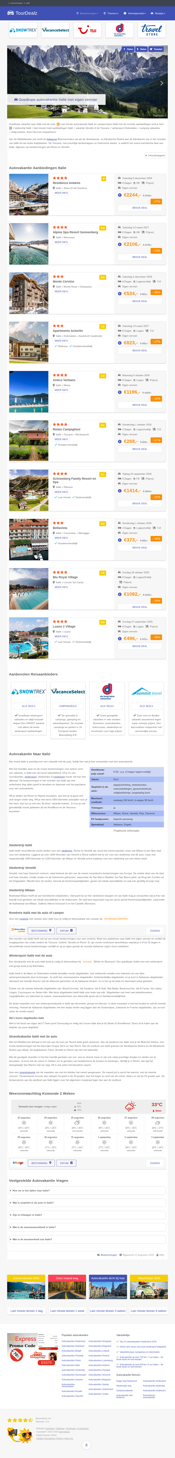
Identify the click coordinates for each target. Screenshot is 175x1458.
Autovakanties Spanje (99, 1384)
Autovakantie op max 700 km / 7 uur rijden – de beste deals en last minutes (139, 1358)
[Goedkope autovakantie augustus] (67, 1290)
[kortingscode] (33, 1347)
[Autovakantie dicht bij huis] (108, 1290)
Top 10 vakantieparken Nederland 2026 (138, 1341)
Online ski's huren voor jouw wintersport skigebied (143, 1347)
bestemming (39, 930)
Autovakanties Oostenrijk (73, 1370)
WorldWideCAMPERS (116, 918)
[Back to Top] (86, 1445)
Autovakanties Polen (71, 1360)
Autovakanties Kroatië (72, 1391)
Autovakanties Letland (99, 1351)
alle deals (28, 706)
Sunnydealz (64, 1432)
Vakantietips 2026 (149, 1278)
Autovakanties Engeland (100, 1346)
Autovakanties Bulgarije (100, 1379)
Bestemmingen (88, 13)
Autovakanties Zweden (72, 1379)
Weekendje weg (123, 1386)
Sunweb (87, 961)
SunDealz (50, 1428)
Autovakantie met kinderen (124, 1396)
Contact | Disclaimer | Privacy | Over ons (54, 1438)
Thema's (112, 13)
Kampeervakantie (124, 1390)
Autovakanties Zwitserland (101, 1389)
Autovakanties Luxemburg (101, 1360)
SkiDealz (60, 1428)
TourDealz (71, 1428)
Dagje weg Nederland (126, 1381)
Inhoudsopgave (156, 155)
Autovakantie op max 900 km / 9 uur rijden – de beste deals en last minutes (139, 1365)
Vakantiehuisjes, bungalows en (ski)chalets (140, 1352)
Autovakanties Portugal (99, 1370)
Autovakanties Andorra (99, 1365)
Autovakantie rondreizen (154, 1390)
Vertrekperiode (136, 13)
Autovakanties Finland (99, 1355)
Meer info (61, 192)
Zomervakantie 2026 (26, 1278)
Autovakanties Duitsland (73, 1346)
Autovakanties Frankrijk (72, 1355)
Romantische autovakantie (149, 1396)
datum (64, 930)
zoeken (155, 930)
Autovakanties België (71, 1351)
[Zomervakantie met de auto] (26, 1290)
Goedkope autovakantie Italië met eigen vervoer (58, 99)
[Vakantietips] (149, 1290)
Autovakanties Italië (71, 1365)
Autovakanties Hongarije (100, 1341)
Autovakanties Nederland (73, 1341)
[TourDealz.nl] (20, 1420)
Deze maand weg (67, 1278)
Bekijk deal (139, 207)
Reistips (159, 13)
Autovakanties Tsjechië (72, 1396)
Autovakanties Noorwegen (74, 1375)
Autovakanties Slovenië (99, 1375)
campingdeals (68, 706)
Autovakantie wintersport (154, 1381)
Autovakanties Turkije (99, 1394)
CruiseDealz (83, 1428)
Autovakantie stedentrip (154, 1386)
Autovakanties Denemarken (68, 1385)
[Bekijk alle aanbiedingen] (23, 29)
